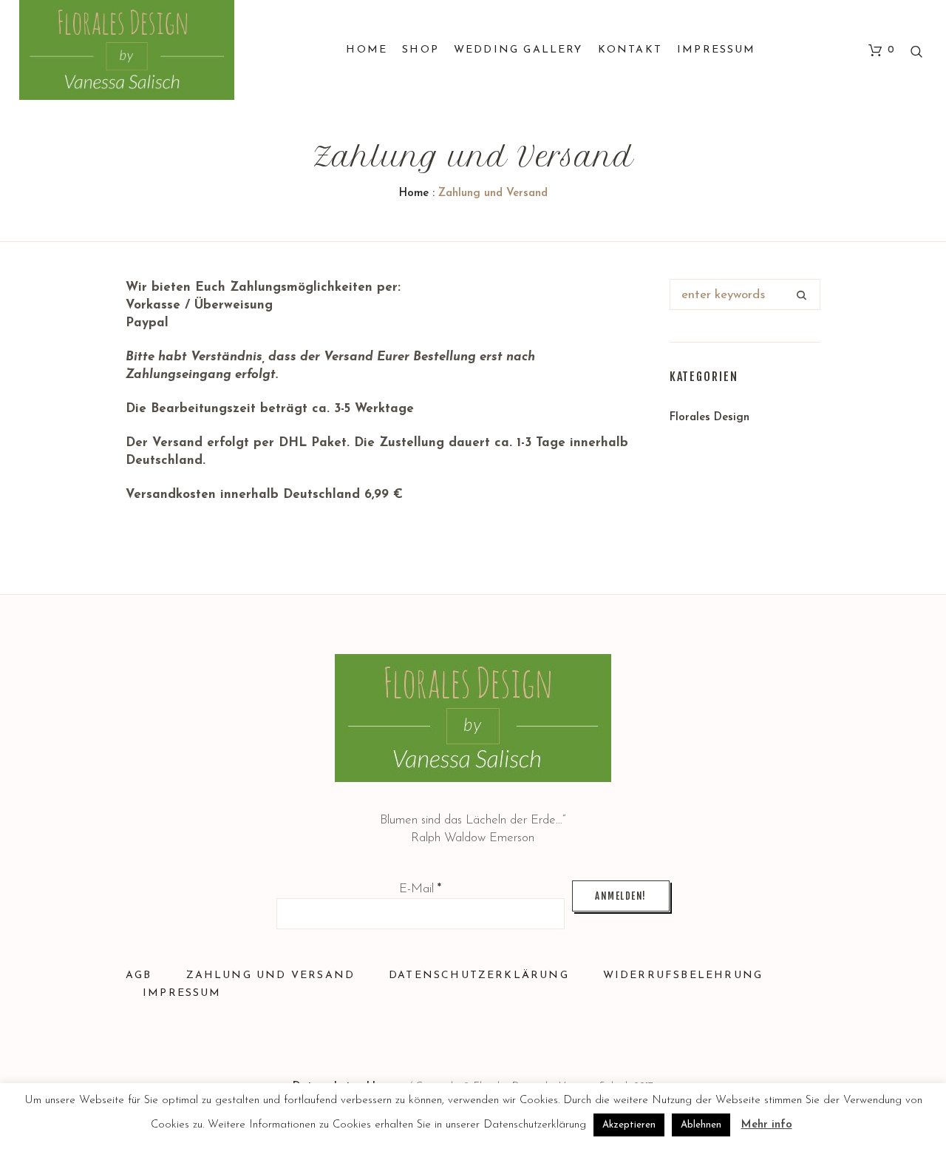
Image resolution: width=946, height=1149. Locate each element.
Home (414, 193)
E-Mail (420, 889)
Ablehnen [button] (701, 1125)
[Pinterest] (528, 1036)
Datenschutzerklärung (479, 975)
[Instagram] (455, 1036)
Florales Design (709, 417)
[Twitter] (419, 1036)
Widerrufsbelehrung (683, 975)
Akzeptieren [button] (629, 1125)
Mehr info (766, 1125)
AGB (139, 975)
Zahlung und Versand (270, 975)
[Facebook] (491, 1036)
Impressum (182, 993)
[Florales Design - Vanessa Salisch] (473, 718)
